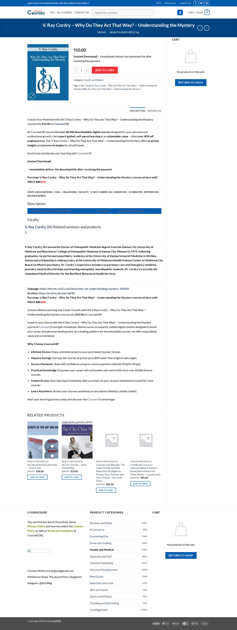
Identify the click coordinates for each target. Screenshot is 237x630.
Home (102, 32)
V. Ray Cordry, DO (39, 227)
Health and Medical (124, 32)
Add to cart (104, 70)
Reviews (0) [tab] (154, 110)
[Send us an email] (206, 3)
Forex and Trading (100, 543)
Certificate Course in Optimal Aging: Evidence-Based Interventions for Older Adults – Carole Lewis (145, 469)
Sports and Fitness (101, 596)
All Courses (170, 3)
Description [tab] (137, 110)
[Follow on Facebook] (195, 3)
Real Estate (96, 576)
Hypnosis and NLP (101, 556)
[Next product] (200, 27)
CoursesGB (84, 153)
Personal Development (103, 569)
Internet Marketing (101, 563)
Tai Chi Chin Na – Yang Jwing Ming (74, 466)
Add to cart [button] (37, 477)
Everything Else (99, 536)
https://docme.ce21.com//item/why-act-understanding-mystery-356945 (84, 288)
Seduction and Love (101, 583)
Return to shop (190, 82)
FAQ (158, 3)
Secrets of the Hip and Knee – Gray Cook (42, 466)
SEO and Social (99, 589)
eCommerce (97, 529)
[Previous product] (206, 27)
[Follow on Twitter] (201, 3)
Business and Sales (101, 523)
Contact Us (185, 3)
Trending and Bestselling (104, 603)
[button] (180, 12)
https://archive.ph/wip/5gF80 (57, 293)
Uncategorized (98, 609)
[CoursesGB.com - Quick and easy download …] (36, 12)
